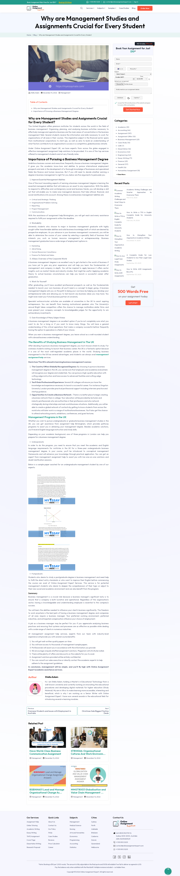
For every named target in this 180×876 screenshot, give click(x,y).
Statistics (73, 847)
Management (65, 93)
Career (50, 847)
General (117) (123, 164)
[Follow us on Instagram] (124, 857)
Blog (133, 8)
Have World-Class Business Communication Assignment (45, 752)
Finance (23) (123, 161)
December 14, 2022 (50, 93)
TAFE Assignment (33, 836)
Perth (93, 825)
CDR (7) (121, 146)
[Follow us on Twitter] (119, 857)
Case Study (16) (124, 142)
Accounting (74, 844)
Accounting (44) (124, 130)
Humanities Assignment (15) (129, 170)
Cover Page (31, 840)
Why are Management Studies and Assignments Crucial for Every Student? (63, 108)
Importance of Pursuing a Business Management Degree (56, 111)
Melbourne (95, 847)
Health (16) (122, 167)
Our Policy (52, 829)
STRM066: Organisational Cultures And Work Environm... (88, 752)
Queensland (95, 844)
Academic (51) (123, 127)
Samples (111, 8)
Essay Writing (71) (125, 158)
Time (141, 76)
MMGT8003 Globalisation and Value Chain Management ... (88, 791)
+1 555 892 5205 (94, 2)
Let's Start (133, 303)
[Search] (81, 8)
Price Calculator (54, 844)
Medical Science (75, 825)
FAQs (50, 833)
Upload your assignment (121, 81)
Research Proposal (33, 847)
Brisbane (94, 833)
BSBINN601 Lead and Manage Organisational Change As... (46, 791)
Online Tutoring (32, 825)
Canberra (94, 836)
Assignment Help (33, 822)
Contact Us (52, 825)
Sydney (94, 822)
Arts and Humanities (77, 833)
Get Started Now (133, 109)
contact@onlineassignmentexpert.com (118, 2)
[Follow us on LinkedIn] (129, 857)
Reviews (51, 840)
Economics (74, 836)
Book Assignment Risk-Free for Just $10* (49, 2)
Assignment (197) (124, 133)
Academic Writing (33, 829)
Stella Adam (35, 93)
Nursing (72, 829)
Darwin (93, 840)
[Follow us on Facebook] (114, 857)
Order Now (145, 8)
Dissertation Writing (34, 844)
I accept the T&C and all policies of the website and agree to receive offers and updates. (134, 103)
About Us (51, 822)
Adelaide (94, 829)
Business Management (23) (128, 139)
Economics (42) (124, 152)
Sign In (136, 2)
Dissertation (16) (124, 149)
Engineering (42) (124, 155)
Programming (74, 840)
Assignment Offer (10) (127, 136)
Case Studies (124, 8)
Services (89, 8)
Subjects (100, 8)
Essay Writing (31, 833)
